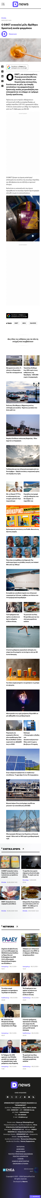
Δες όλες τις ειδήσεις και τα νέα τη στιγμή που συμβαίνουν (23, 340)
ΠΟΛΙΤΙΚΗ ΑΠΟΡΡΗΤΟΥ (20, 1156)
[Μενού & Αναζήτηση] (2, 4)
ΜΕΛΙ (24, 323)
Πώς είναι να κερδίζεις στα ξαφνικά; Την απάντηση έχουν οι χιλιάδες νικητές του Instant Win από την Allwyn (22, 562)
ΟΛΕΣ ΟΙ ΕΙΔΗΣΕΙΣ (20, 1092)
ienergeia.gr (5, 966)
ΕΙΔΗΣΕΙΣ (33, 323)
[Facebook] (2, 67)
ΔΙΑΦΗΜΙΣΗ (20, 1149)
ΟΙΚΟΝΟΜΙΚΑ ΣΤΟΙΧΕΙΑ (20, 1163)
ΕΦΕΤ (16, 323)
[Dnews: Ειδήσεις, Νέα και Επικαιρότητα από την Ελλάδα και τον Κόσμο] (20, 4)
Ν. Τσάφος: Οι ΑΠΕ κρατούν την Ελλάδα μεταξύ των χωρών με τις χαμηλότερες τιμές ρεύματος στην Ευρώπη (9, 1059)
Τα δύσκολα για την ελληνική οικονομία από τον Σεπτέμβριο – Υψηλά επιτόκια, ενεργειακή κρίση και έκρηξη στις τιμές (22, 471)
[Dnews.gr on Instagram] (16, 1097)
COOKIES (20, 1159)
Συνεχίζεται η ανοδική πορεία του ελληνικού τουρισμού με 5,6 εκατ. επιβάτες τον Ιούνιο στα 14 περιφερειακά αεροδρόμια (22, 595)
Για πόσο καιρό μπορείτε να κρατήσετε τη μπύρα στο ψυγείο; (9, 990)
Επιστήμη (26, 880)
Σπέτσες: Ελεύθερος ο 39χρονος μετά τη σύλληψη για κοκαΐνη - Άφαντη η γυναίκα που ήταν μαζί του (21, 407)
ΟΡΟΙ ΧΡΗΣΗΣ (20, 1151)
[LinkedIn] (2, 76)
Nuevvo (25, 1181)
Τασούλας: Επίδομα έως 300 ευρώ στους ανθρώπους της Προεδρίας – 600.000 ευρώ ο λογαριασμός (31, 372)
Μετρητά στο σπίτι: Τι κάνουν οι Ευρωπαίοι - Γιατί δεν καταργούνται (14, 370)
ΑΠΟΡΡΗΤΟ (36, 1196)
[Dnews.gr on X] (12, 1097)
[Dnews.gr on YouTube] (29, 1097)
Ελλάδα (3, 18)
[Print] (2, 86)
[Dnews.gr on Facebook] (7, 1097)
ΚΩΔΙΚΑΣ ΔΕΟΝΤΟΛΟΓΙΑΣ (20, 1161)
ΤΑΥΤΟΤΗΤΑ (20, 1146)
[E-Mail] (2, 81)
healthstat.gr (5, 997)
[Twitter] (2, 71)
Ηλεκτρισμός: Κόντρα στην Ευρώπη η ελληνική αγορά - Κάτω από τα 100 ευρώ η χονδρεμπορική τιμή (22, 836)
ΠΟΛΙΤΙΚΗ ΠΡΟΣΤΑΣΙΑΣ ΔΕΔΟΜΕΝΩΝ (20, 1154)
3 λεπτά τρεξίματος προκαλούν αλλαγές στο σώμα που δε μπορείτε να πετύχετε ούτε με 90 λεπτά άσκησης (22, 652)
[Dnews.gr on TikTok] (20, 1097)
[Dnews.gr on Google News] (25, 1097)
